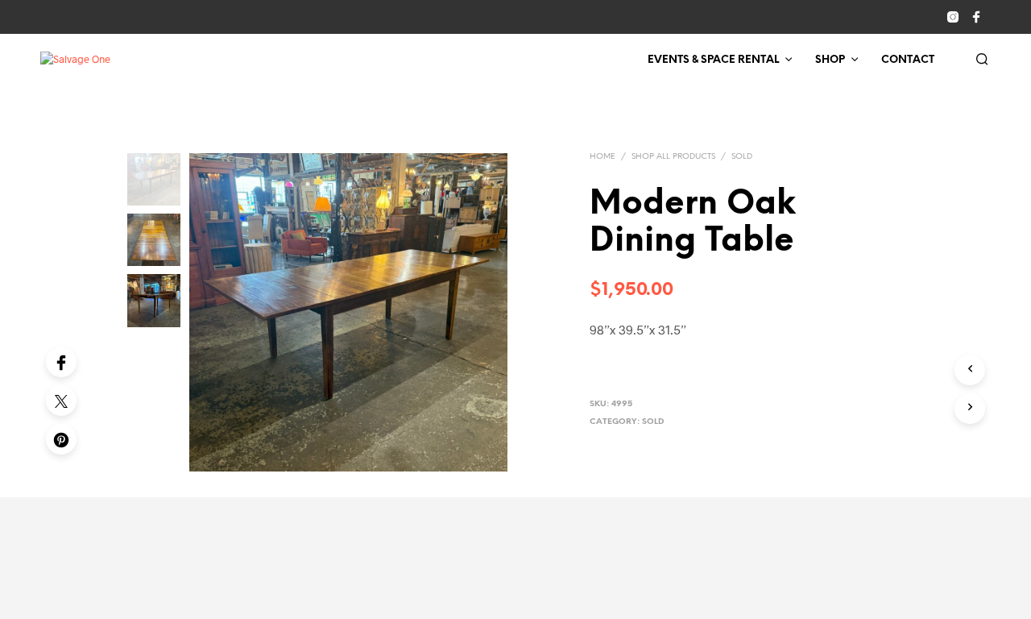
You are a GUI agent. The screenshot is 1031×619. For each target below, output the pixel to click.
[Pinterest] (61, 439)
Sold (741, 156)
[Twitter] (61, 400)
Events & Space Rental (713, 60)
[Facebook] (61, 362)
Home (602, 156)
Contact (907, 60)
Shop (830, 60)
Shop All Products (673, 156)
